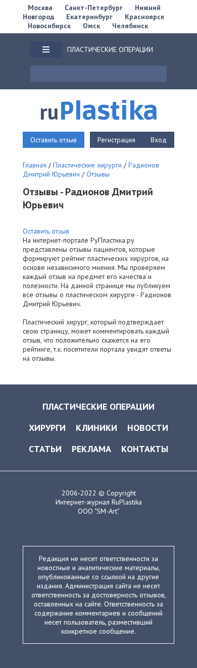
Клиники (96, 427)
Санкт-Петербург (94, 7)
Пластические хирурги (87, 165)
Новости (147, 427)
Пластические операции (98, 406)
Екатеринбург (89, 16)
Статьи (45, 449)
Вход (159, 139)
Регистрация (116, 139)
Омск (91, 25)
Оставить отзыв (53, 139)
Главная (34, 165)
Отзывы (98, 174)
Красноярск (144, 16)
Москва (40, 7)
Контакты (144, 449)
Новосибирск (49, 25)
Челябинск (130, 25)
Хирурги (47, 427)
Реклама (91, 449)
